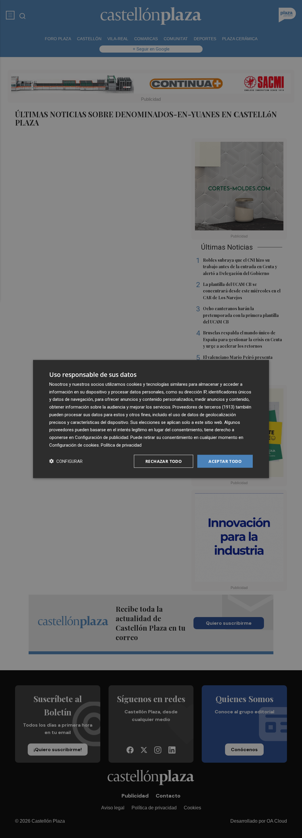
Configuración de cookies (74, 445)
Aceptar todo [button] (225, 461)
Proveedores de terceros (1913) (203, 407)
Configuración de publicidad (101, 437)
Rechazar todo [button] (163, 461)
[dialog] (151, 419)
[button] (66, 461)
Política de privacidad (121, 445)
